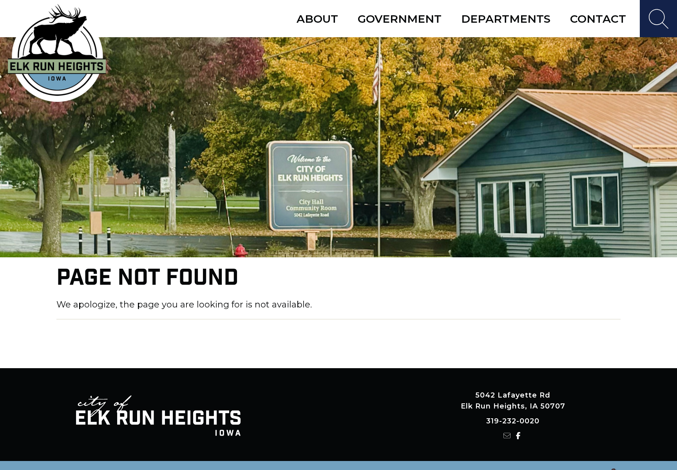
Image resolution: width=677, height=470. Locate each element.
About (317, 18)
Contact (598, 18)
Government (400, 18)
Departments (505, 18)
